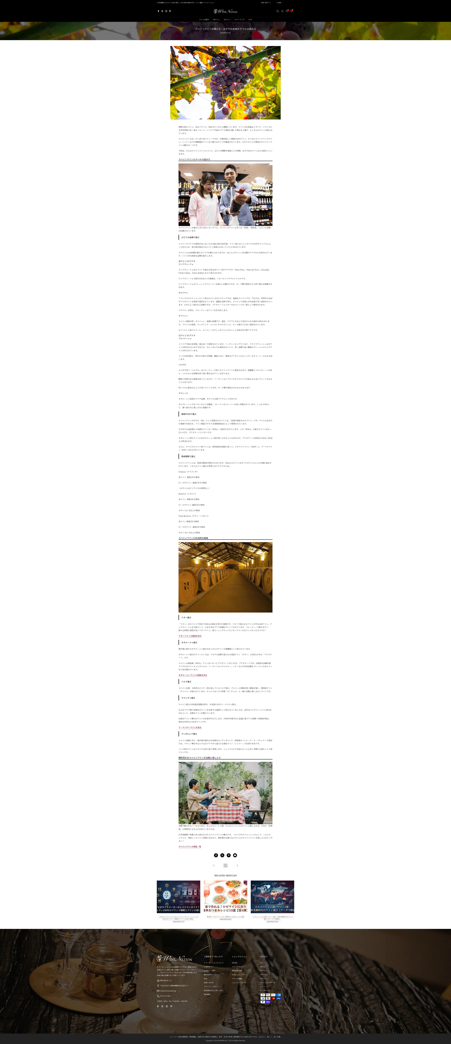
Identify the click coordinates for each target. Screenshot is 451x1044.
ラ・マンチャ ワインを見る (190, 727)
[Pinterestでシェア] (229, 855)
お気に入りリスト (238, 974)
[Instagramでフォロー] (166, 11)
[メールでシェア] (235, 855)
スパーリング (239, 19)
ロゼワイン (264, 978)
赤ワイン (216, 19)
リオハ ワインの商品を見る (190, 635)
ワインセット (265, 974)
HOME (234, 963)
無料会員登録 (237, 970)
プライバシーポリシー (212, 986)
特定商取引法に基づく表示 (214, 990)
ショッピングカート (239, 982)
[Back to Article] (225, 865)
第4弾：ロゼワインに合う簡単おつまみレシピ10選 (225, 916)
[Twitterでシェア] (222, 855)
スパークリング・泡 (267, 982)
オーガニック (265, 990)
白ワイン (227, 19)
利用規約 (207, 994)
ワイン (262, 963)
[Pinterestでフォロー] (170, 11)
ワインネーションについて (214, 963)
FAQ (205, 978)
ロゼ (250, 19)
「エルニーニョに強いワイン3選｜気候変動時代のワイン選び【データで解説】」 (272, 917)
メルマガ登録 (237, 978)
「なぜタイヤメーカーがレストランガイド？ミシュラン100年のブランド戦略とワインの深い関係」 (178, 917)
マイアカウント (237, 966)
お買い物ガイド (266, 3)
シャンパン (264, 986)
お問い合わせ (209, 982)
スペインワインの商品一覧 (190, 846)
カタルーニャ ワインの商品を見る (193, 675)
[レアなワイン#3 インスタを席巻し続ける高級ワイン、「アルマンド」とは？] (214, 865)
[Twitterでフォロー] (162, 11)
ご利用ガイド (209, 966)
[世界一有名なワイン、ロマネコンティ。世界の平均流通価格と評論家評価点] (237, 865)
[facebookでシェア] (216, 855)
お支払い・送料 (209, 970)
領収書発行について (211, 974)
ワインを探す (204, 19)
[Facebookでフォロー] (158, 11)
